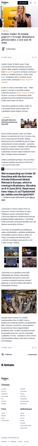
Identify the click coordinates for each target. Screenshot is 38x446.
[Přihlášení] (30, 3)
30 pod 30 (9, 72)
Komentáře (23, 391)
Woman (22, 394)
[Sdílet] (33, 57)
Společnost (4, 394)
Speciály (22, 389)
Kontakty (22, 423)
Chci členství (23, 3)
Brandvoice (23, 403)
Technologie (4, 396)
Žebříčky (3, 403)
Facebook (4, 441)
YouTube (26, 441)
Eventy (22, 413)
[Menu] (35, 3)
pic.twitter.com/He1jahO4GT (17, 194)
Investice (3, 389)
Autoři (3, 413)
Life (2, 398)
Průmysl (3, 391)
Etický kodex (23, 428)
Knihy (2, 418)
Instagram (13, 441)
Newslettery (23, 398)
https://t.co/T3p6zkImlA (21, 191)
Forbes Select (5, 420)
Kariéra (22, 420)
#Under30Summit (11, 179)
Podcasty (23, 396)
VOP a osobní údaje (25, 425)
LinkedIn (20, 441)
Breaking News (24, 401)
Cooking (3, 401)
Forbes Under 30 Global (25, 93)
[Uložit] (36, 57)
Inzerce (22, 418)
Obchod (3, 415)
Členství (22, 415)
